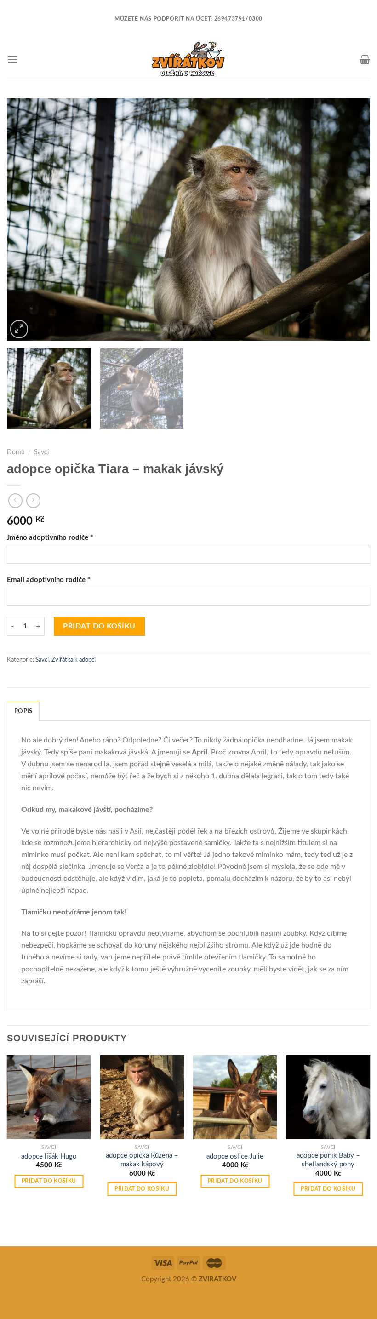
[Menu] (12, 59)
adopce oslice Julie (234, 1156)
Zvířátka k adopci (73, 660)
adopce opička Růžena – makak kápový (142, 1160)
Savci (41, 452)
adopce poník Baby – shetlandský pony (328, 1160)
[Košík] (365, 59)
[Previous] (25, 219)
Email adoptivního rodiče (48, 580)
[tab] (23, 711)
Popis (23, 711)
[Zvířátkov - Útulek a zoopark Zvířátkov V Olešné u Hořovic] (188, 59)
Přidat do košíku (99, 626)
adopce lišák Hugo (49, 1156)
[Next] (351, 219)
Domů (16, 452)
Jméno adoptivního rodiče (50, 537)
